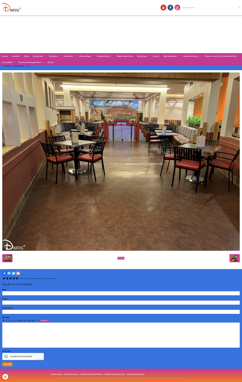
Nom (4, 289)
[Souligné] (9, 320)
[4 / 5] (13, 278)
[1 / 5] (4, 278)
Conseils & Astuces (191, 56)
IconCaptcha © (39, 359)
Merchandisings (170, 56)
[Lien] (24, 320)
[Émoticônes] (38, 320)
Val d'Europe (142, 56)
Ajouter (7, 364)
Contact (50, 62)
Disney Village (85, 56)
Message (5, 317)
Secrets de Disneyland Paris (30, 62)
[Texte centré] (21, 320)
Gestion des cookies (71, 374)
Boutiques (53, 56)
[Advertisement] (121, 34)
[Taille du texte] (11, 320)
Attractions (68, 56)
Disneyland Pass (103, 56)
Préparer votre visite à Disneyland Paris (221, 56)
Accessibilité (7, 62)
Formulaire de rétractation (136, 374)
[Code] (35, 320)
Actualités (16, 56)
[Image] (30, 320)
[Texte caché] (27, 320)
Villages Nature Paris (124, 56)
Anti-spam (6, 351)
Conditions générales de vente (114, 374)
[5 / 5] (17, 278)
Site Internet (7, 308)
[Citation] (19, 320)
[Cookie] (5, 377)
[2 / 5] (7, 278)
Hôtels (26, 56)
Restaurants (38, 56)
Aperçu (45, 320)
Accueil (5, 56)
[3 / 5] (10, 278)
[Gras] (3, 320)
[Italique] (6, 320)
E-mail (4, 299)
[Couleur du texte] (15, 320)
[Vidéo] (33, 320)
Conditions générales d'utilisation (91, 374)
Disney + (156, 56)
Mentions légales (56, 374)
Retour (121, 258)
